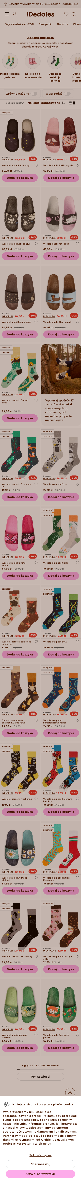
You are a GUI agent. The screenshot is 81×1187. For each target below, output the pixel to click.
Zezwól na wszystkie (40, 1174)
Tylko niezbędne (40, 1155)
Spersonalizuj (40, 1164)
